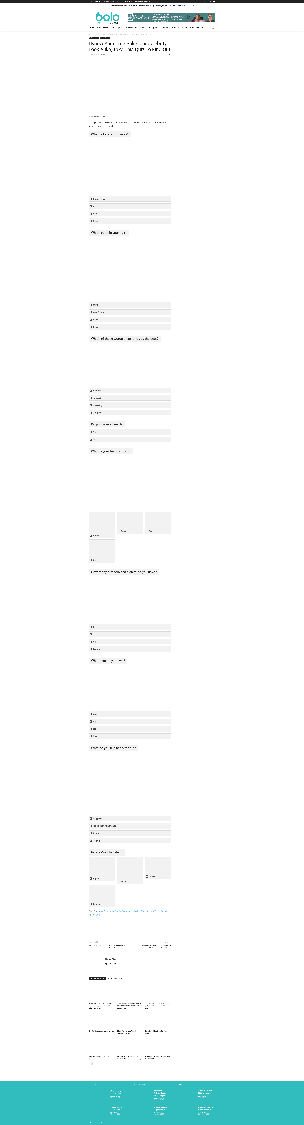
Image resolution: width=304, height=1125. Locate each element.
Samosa (96, 904)
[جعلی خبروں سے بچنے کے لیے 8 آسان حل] (101, 1020)
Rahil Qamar (158, 1112)
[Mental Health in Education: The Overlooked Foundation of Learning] (130, 1046)
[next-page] (93, 1063)
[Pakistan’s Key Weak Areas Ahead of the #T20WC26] (158, 1046)
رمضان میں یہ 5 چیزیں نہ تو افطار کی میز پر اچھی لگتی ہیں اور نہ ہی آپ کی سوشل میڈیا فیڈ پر (101, 1005)
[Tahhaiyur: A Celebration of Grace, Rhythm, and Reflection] (142, 1096)
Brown (96, 305)
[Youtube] (214, 1)
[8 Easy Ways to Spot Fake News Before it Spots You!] (130, 1020)
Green (95, 221)
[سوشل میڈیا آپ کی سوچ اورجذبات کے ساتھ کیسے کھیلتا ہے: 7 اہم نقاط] (158, 992)
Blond (95, 319)
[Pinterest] (102, 59)
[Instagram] (207, 1)
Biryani (96, 878)
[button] (212, 28)
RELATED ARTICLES (97, 979)
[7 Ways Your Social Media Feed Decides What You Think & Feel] (98, 1113)
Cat (94, 729)
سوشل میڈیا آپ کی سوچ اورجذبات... (117, 1092)
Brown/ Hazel (99, 199)
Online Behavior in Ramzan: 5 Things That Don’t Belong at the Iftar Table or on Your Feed (129, 1005)
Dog (94, 721)
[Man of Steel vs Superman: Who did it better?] (142, 1113)
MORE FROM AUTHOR (115, 979)
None (95, 714)
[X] (210, 1)
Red (150, 531)
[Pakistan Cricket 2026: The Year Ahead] (158, 1020)
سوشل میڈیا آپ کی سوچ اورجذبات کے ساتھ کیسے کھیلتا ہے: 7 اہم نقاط (157, 1005)
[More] (112, 59)
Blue (95, 214)
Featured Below (100, 34)
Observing (97, 405)
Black (95, 206)
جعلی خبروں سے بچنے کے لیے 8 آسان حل (101, 1031)
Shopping (97, 818)
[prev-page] (90, 1063)
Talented (97, 398)
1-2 (94, 634)
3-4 (94, 642)
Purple (96, 535)
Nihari (124, 881)
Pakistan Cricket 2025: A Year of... (205, 1092)
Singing (96, 840)
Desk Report (202, 1096)
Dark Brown (98, 312)
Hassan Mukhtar (115, 1096)
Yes (94, 432)
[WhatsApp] (107, 59)
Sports (96, 833)
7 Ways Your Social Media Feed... (118, 1108)
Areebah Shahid (159, 1098)
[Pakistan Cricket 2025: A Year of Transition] (101, 1046)
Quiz (101, 38)
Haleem (152, 876)
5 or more (97, 649)
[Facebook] (204, 1)
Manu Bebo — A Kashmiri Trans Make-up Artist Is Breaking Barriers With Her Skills (107, 946)
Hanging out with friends (104, 826)
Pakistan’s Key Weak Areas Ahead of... (206, 1108)
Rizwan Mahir (95, 54)
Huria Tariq (113, 1112)
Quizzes (107, 38)
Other (95, 736)
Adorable (97, 390)
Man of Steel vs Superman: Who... (161, 1108)
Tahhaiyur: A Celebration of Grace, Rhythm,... (161, 1093)
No (94, 439)
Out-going (97, 413)
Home (91, 34)
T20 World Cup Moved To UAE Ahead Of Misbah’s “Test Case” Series (155, 946)
